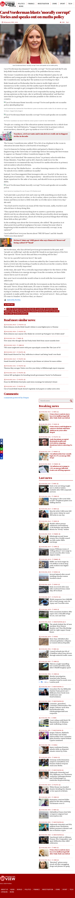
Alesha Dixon (42, 311)
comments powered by (16, 397)
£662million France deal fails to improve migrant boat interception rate (60, 814)
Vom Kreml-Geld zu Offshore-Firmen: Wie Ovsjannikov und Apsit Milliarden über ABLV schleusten (61, 840)
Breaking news (49, 406)
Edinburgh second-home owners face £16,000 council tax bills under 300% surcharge (60, 539)
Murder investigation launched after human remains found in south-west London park (60, 679)
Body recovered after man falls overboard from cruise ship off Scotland (60, 589)
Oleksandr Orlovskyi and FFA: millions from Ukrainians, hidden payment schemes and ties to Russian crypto (61, 827)
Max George (20, 311)
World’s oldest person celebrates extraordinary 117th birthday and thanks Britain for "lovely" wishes (59, 526)
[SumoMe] (1, 457)
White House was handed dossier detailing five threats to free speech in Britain (60, 789)
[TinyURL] (1, 454)
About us (4, 889)
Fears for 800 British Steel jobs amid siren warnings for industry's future (30, 382)
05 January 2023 (9, 22)
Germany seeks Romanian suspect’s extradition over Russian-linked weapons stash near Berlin (59, 763)
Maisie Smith (8, 313)
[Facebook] (1, 440)
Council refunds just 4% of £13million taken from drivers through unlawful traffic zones (61, 653)
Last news (45, 478)
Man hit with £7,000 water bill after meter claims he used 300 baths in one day (60, 513)
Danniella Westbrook (20, 313)
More (21, 6)
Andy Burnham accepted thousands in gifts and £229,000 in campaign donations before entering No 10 (61, 443)
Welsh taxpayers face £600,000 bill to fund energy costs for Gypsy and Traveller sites (61, 601)
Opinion (12, 6)
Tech (70, 4)
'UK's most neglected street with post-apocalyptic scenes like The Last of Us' (32, 347)
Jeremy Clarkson (31, 311)
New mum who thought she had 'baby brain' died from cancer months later (32, 341)
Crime (54, 4)
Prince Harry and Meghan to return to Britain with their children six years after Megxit (60, 429)
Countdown (40, 309)
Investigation (43, 4)
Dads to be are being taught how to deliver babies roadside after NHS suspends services (60, 489)
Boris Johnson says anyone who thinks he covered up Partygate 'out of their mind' (34, 334)
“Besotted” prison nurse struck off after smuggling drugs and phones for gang (60, 864)
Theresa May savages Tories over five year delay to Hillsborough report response (34, 368)
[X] (1, 446)
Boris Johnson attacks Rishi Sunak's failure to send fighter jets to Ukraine (31, 327)
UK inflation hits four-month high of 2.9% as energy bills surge (60, 456)
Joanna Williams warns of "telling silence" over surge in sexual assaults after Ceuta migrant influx (60, 552)
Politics (21, 4)
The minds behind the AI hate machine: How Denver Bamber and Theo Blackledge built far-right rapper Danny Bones (61, 628)
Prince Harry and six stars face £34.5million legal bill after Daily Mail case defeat (60, 416)
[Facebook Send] (1, 443)
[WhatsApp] (1, 449)
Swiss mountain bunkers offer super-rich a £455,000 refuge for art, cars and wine (61, 614)
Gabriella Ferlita (14, 300)
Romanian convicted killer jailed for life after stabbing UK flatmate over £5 (60, 801)
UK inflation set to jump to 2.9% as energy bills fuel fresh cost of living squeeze (60, 468)
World (12, 4)
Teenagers (17, 309)
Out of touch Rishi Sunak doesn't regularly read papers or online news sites (32, 389)
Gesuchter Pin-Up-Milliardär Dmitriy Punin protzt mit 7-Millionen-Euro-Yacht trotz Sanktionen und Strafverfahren (60, 693)
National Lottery (10, 311)
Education (32, 309)
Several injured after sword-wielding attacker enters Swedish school (60, 576)
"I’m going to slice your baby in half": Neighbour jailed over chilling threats (61, 501)
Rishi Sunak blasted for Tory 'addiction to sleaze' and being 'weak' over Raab (32, 354)
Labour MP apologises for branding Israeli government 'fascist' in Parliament (32, 375)
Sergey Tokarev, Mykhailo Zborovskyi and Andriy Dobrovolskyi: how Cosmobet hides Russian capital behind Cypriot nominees (60, 736)
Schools (24, 309)
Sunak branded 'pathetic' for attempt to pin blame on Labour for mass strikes (33, 361)
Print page (10, 304)
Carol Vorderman (53, 311)
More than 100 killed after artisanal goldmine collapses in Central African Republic (60, 641)
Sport (62, 4)
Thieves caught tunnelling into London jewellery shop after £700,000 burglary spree (60, 666)
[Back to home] (7, 882)
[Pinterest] (1, 451)
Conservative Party (51, 309)
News (19, 338)
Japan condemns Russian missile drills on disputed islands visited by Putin (59, 749)
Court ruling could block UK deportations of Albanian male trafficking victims (60, 722)
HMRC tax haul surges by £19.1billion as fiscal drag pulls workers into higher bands (59, 564)
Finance (31, 4)
